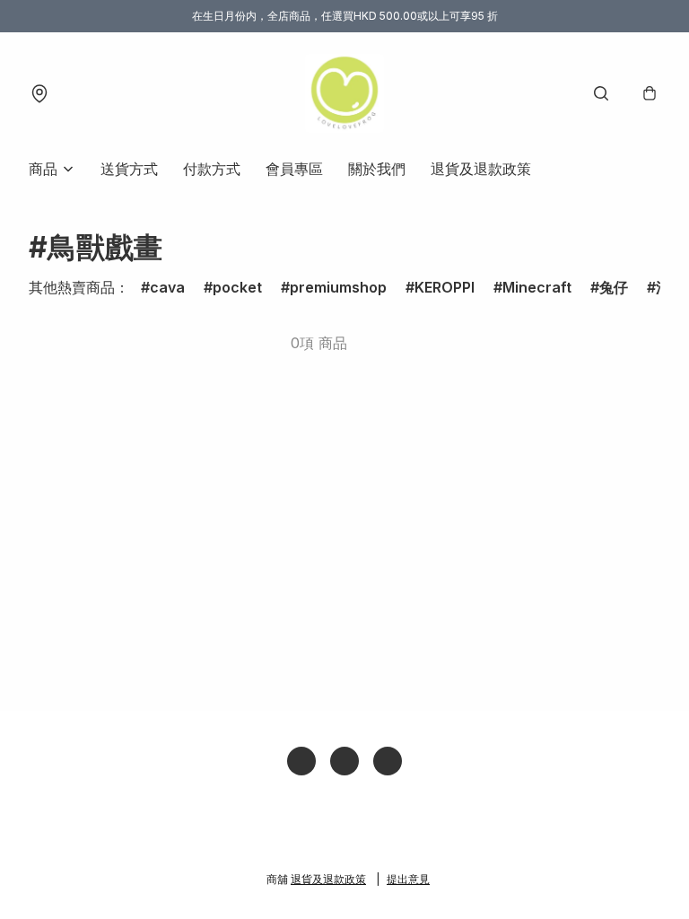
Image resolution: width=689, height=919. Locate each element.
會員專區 (294, 169)
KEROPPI (444, 287)
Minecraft (536, 287)
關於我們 (377, 169)
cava (167, 287)
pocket (237, 287)
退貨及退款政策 (481, 169)
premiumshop (338, 287)
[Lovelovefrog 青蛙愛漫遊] (344, 93)
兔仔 (613, 287)
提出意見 (408, 879)
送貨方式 (129, 169)
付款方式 (211, 169)
